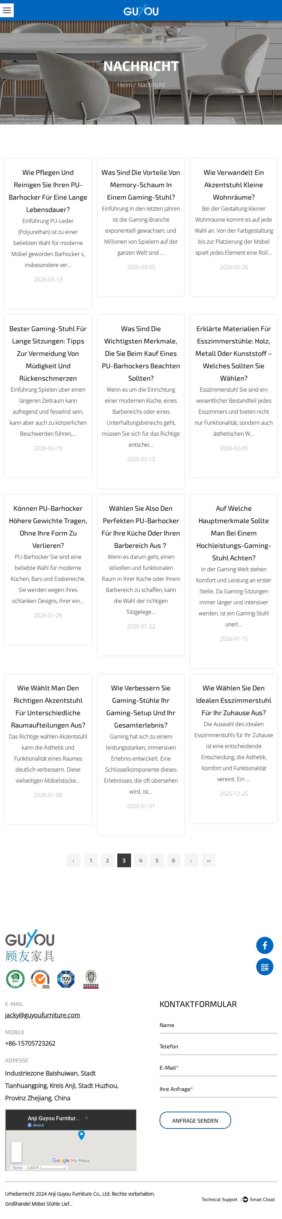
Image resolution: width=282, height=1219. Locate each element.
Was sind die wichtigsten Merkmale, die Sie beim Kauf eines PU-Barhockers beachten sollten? (141, 353)
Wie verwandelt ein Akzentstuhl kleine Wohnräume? (234, 184)
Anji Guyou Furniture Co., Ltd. (79, 1193)
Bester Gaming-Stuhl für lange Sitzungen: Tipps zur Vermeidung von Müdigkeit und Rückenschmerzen (48, 353)
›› (208, 860)
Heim (124, 85)
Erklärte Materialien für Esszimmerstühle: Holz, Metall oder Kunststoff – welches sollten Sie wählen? (233, 353)
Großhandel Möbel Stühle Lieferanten (39, 1203)
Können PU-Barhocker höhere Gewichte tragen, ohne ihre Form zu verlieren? (48, 526)
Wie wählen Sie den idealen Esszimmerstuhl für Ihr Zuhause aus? (233, 700)
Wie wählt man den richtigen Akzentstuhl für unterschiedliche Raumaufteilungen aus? (48, 706)
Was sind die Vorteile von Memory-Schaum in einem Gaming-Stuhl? (140, 184)
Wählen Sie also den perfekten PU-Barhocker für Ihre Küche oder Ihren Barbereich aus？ (140, 526)
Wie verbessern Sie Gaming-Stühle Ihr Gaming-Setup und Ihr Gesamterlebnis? (140, 706)
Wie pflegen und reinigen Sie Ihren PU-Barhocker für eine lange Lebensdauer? (48, 190)
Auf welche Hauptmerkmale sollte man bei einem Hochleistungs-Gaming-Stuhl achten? (233, 533)
